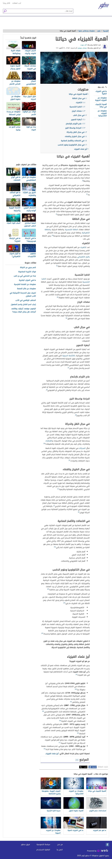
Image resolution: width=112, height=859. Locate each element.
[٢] (87, 194)
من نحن (60, 844)
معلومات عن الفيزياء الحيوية (101, 99)
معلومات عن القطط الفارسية (25, 284)
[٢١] (44, 749)
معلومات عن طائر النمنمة (26, 288)
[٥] (57, 297)
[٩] (44, 443)
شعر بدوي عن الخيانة (28, 267)
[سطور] (102, 5)
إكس (85, 767)
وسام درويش (82, 48)
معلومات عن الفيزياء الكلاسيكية (102, 113)
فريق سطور (25, 844)
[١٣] (48, 589)
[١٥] (76, 689)
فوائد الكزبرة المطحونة (27, 271)
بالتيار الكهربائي (83, 257)
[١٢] (55, 547)
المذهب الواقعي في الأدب (25, 300)
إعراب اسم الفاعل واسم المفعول (23, 304)
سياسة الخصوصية (43, 844)
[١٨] (60, 720)
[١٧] (43, 711)
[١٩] (78, 733)
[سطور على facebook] (107, 844)
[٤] (57, 266)
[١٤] (76, 674)
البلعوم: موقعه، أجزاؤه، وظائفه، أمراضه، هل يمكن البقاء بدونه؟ (23, 310)
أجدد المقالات (16, 3)
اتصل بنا (60, 849)
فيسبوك (94, 767)
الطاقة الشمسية (71, 229)
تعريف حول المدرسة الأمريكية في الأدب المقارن (23, 294)
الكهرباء (83, 247)
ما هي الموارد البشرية (27, 280)
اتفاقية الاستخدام (43, 849)
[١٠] (58, 489)
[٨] (76, 415)
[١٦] (71, 702)
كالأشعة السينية (68, 355)
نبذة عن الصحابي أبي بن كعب (25, 276)
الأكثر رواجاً (6, 3)
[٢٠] (60, 742)
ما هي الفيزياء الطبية (101, 92)
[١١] (78, 512)
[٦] (68, 368)
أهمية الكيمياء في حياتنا (101, 105)
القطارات (48, 441)
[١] (82, 180)
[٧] (46, 390)
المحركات (82, 448)
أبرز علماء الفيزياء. (52, 753)
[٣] (52, 235)
